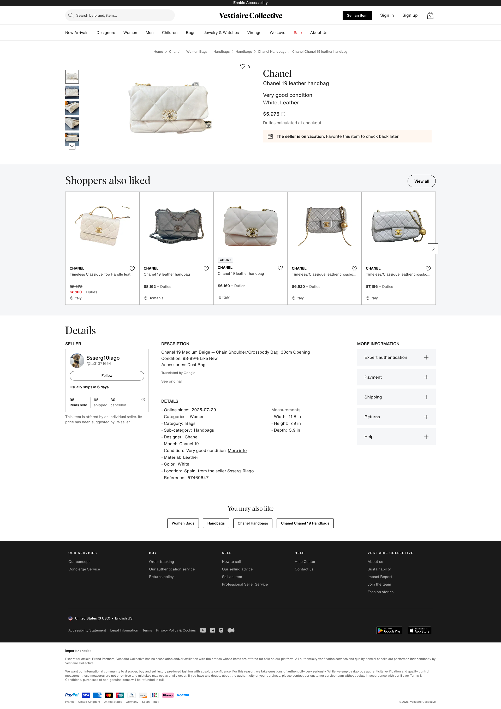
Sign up (410, 15)
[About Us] (331, 33)
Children (170, 32)
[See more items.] (72, 146)
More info (237, 450)
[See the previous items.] (72, 70)
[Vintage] (266, 33)
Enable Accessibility (250, 2)
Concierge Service (84, 569)
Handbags (221, 51)
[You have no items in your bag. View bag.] (430, 15)
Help (369, 436)
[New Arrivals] (92, 33)
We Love (277, 32)
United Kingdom (89, 702)
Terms (147, 630)
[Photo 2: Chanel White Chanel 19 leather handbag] (72, 92)
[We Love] (290, 33)
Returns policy (161, 577)
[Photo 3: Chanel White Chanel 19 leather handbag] (72, 108)
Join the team (379, 584)
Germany (132, 702)
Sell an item (357, 15)
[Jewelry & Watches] (243, 33)
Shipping (373, 397)
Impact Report (380, 577)
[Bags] (199, 33)
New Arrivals (76, 32)
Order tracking (161, 561)
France (70, 702)
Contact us (304, 569)
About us (375, 561)
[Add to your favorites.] (132, 269)
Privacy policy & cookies (176, 630)
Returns (372, 417)
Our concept (79, 561)
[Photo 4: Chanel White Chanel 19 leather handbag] (72, 123)
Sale (298, 32)
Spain (146, 702)
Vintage (254, 32)
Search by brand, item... (96, 15)
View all (421, 181)
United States (113, 702)
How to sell (231, 561)
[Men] (158, 33)
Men (150, 32)
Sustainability (379, 569)
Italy (156, 702)
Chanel (174, 51)
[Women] (141, 33)
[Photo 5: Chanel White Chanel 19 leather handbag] (72, 139)
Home (158, 51)
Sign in (387, 15)
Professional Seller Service (245, 584)
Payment (373, 377)
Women (130, 32)
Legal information (124, 630)
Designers (106, 32)
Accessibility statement (87, 630)
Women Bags (196, 51)
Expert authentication (386, 357)
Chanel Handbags (272, 51)
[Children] (182, 33)
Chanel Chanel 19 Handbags (305, 523)
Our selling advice (237, 569)
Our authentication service (172, 569)
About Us (318, 32)
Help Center (305, 561)
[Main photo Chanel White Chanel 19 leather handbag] (72, 77)
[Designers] (119, 33)
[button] (430, 15)
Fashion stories (380, 592)
